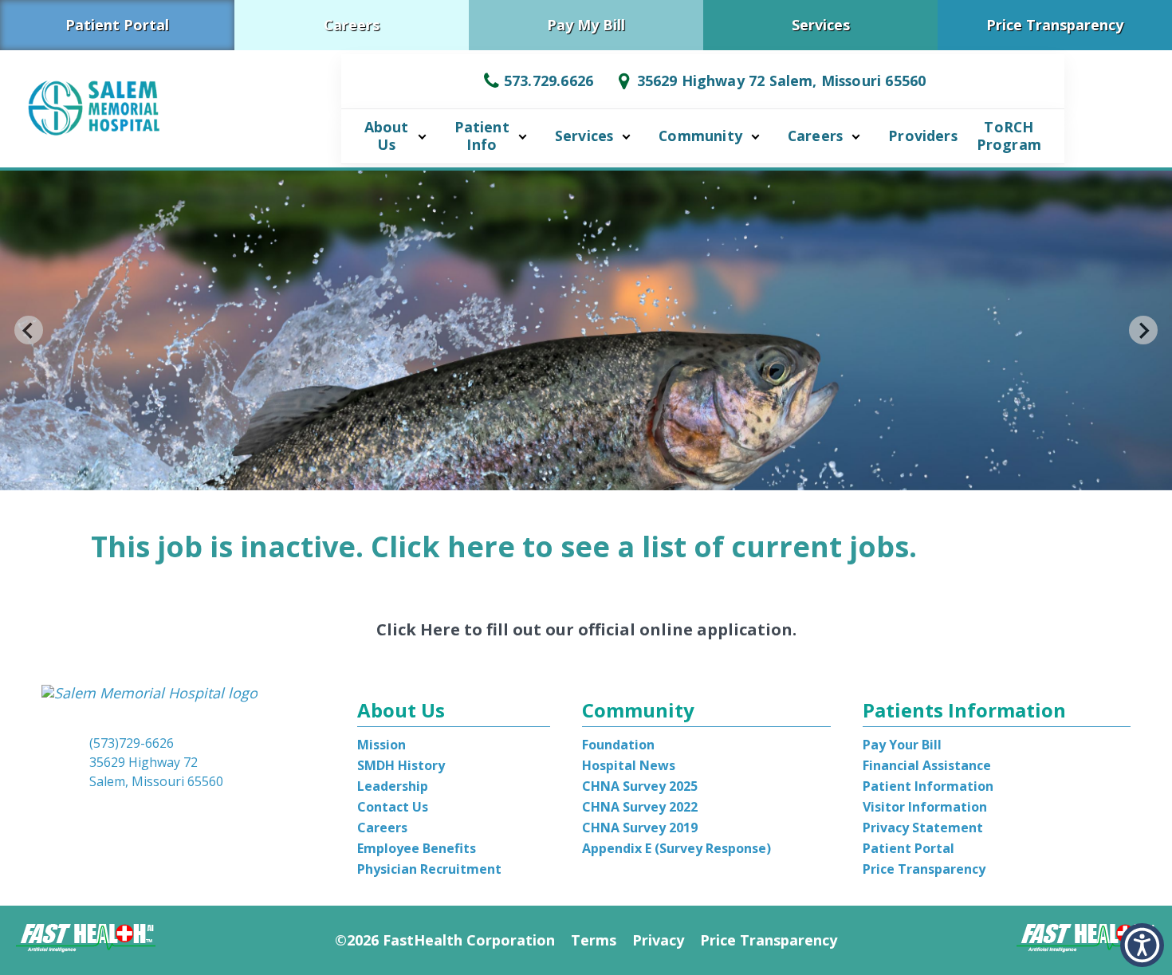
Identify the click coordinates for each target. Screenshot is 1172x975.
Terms (593, 939)
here (481, 546)
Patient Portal (117, 24)
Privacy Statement (923, 827)
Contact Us (392, 807)
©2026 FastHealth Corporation (445, 939)
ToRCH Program (1009, 135)
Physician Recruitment (429, 869)
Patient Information (928, 786)
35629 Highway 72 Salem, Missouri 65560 (781, 80)
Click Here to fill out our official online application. (586, 629)
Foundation (618, 744)
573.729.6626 (548, 80)
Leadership (392, 786)
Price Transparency (1054, 24)
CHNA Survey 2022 (640, 807)
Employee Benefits (416, 848)
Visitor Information (925, 807)
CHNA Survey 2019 (640, 827)
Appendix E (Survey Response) (676, 848)
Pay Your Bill (902, 744)
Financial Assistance (927, 765)
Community (700, 135)
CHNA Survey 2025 (640, 786)
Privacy (658, 939)
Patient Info (481, 135)
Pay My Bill (586, 24)
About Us (386, 135)
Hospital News (628, 765)
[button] (1142, 945)
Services (821, 24)
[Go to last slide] (28, 330)
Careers (352, 24)
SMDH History (401, 765)
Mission (381, 744)
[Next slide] (1143, 330)
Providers (923, 135)
